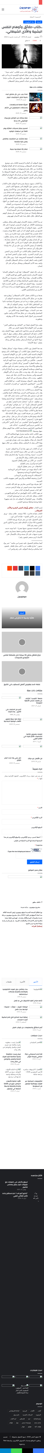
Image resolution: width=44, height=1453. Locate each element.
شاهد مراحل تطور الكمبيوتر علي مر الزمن (28, 1000)
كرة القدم (13, 1419)
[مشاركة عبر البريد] (32, 573)
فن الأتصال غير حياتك (35, 758)
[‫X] (32, 568)
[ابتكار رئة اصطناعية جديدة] (35, 152)
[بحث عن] (41, 10)
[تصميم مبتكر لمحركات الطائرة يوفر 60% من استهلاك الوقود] (35, 131)
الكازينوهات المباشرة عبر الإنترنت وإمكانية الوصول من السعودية (33, 1084)
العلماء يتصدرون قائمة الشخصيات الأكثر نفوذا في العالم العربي (32, 736)
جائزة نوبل (16, 1415)
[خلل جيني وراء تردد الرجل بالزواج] (11, 750)
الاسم (39, 808)
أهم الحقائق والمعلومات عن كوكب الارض (27, 1027)
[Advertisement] (22, 952)
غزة (29, 1419)
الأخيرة (22, 982)
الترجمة (25, 1411)
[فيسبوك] (37, 568)
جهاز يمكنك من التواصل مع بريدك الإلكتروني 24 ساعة (16, 119)
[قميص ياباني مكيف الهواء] (35, 1389)
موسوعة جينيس (26, 1423)
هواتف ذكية (38, 1426)
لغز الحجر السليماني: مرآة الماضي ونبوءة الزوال (33, 1055)
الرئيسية (38, 17)
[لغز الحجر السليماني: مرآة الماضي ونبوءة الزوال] (32, 1046)
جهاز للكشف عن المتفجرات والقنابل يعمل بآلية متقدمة (15, 140)
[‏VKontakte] (37, 573)
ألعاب (39, 1411)
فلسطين (22, 1419)
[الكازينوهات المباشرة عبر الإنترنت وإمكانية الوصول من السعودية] (32, 1073)
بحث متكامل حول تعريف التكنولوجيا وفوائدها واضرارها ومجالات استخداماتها (15, 992)
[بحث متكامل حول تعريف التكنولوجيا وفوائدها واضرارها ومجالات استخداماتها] (35, 992)
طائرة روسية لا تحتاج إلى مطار (22, 618)
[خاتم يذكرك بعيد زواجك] (22, 1389)
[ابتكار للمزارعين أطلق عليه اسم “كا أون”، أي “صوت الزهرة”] (8, 1391)
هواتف (11, 1423)
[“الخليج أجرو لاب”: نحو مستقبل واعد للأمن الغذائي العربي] (35, 1279)
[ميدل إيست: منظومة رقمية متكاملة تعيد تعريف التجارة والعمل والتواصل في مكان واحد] (11, 1046)
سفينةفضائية (37, 1419)
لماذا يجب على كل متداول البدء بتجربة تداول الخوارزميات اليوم (17, 96)
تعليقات (9, 982)
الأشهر (35, 982)
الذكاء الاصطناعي (14, 1411)
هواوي (29, 1426)
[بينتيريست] (15, 568)
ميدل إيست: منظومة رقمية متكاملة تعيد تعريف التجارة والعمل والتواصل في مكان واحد (11, 1058)
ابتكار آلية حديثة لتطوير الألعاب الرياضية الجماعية (12, 720)
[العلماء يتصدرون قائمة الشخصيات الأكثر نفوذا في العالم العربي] (32, 725)
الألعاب (32, 1411)
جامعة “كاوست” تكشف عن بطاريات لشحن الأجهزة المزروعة (33, 700)
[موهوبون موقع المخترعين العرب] (28, 9)
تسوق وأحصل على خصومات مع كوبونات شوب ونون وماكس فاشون (16, 1185)
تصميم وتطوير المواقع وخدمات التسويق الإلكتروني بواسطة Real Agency (22, 1440)
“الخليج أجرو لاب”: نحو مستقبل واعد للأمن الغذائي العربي (15, 1194)
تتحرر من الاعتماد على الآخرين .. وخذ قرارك (13, 710)
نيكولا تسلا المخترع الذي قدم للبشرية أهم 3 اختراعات (15, 1018)
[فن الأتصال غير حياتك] (32, 750)
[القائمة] (3, 10)
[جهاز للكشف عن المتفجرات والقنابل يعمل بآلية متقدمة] (35, 141)
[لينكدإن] (26, 568)
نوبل (17, 1423)
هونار (23, 1426)
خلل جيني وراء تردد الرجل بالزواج (12, 759)
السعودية (38, 1415)
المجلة (32, 17)
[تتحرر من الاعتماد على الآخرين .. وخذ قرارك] (11, 701)
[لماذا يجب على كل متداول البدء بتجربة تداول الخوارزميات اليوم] (35, 97)
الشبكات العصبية (28, 1415)
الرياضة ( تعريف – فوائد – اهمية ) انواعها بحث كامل (16, 1008)
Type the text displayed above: (19, 851)
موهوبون (36, 37)
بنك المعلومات (29, 22)
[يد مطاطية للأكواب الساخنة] (8, 1379)
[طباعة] (26, 573)
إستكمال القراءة (36, 926)
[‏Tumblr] (21, 568)
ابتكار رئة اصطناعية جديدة (19, 149)
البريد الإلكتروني (36, 817)
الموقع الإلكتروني (36, 827)
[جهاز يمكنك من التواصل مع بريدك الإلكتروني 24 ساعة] (35, 120)
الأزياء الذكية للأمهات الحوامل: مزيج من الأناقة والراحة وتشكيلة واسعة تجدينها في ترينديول (12, 1085)
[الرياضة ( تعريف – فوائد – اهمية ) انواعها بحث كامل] (35, 1010)
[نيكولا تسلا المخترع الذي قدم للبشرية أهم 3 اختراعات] (35, 1020)
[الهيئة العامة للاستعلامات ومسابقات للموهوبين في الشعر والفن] (35, 108)
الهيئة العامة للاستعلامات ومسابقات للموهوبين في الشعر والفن (16, 107)
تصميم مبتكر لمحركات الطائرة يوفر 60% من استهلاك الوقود (15, 130)
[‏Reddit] (9, 568)
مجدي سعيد (37, 1423)
